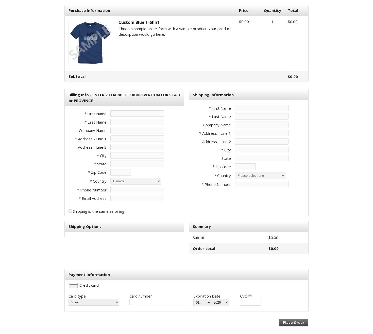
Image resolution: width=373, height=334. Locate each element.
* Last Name (95, 122)
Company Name (93, 130)
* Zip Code (97, 172)
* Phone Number (216, 184)
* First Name (95, 113)
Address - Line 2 (92, 147)
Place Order (293, 322)
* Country (98, 181)
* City (102, 155)
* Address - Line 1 (91, 138)
